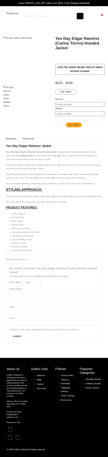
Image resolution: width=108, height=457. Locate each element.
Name (12, 307)
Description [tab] (11, 138)
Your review (16, 289)
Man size (59, 99)
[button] (54, 25)
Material (58, 108)
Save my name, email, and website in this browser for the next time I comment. (45, 329)
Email (12, 318)
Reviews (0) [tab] (28, 138)
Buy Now (73, 125)
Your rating (15, 282)
